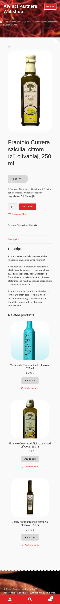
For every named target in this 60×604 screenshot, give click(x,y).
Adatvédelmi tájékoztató (16, 593)
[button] (9, 47)
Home (5, 22)
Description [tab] (13, 239)
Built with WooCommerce (42, 593)
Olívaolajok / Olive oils (20, 22)
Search (30, 599)
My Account (10, 599)
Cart (46, 597)
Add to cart (27, 206)
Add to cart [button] (30, 380)
